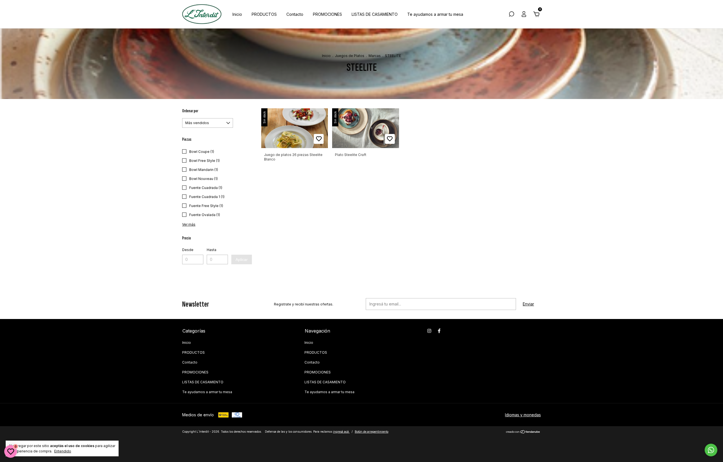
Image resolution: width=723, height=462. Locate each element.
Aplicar (242, 259)
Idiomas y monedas (523, 414)
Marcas (375, 56)
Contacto (294, 14)
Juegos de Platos (349, 56)
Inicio (237, 14)
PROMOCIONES (327, 14)
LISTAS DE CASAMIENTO (375, 14)
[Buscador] (511, 15)
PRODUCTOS (264, 14)
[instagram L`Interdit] (429, 331)
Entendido (62, 451)
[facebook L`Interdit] (439, 331)
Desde (187, 250)
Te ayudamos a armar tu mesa (435, 14)
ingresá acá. (341, 431)
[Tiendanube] (523, 432)
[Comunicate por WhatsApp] (711, 450)
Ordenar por (190, 111)
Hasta (211, 250)
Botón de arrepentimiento (371, 431)
